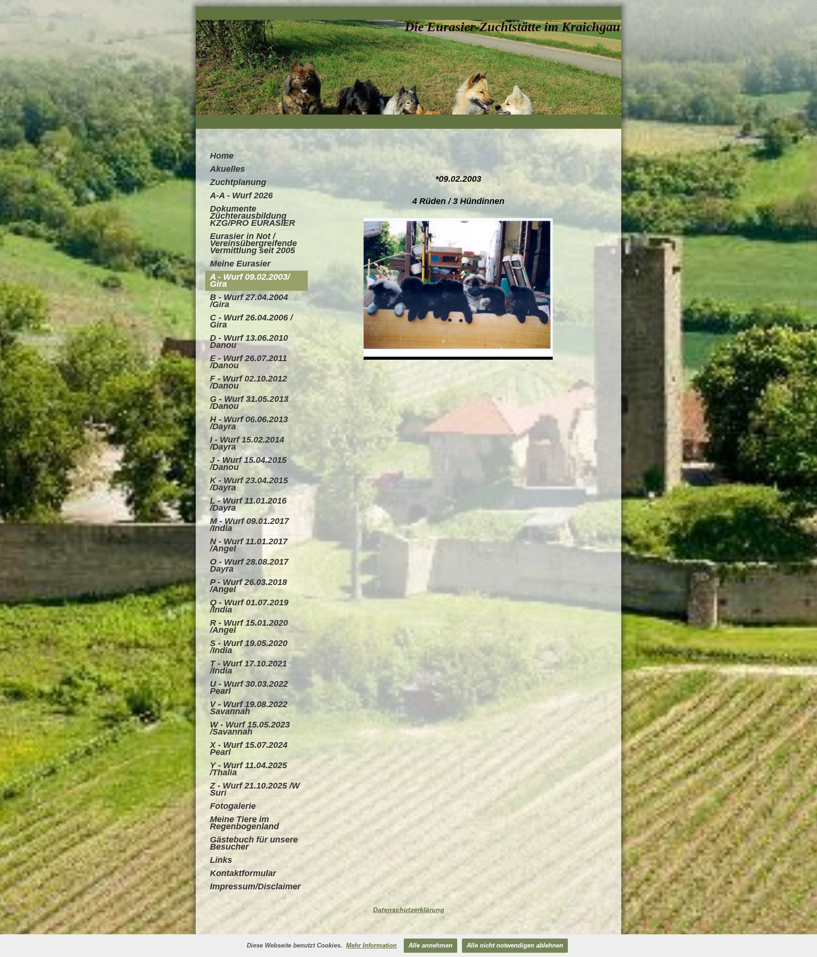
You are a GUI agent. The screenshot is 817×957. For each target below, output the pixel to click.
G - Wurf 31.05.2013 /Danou (249, 402)
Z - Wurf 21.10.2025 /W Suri (255, 789)
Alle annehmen (430, 945)
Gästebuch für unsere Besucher (254, 843)
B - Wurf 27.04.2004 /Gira (249, 300)
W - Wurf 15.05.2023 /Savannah (250, 728)
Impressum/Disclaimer (255, 886)
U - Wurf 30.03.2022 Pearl (249, 687)
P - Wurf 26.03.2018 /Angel (248, 585)
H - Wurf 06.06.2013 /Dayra (249, 423)
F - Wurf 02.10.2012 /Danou (248, 382)
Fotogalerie (233, 806)
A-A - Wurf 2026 (241, 195)
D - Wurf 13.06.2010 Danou (249, 341)
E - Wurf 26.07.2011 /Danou (248, 362)
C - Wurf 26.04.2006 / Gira (251, 321)
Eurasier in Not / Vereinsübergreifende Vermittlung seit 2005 (253, 243)
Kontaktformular (243, 873)
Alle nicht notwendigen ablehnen (515, 945)
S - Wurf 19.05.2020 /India (248, 646)
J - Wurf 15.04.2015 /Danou (248, 463)
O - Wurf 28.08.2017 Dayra (249, 565)
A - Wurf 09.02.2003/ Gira (250, 280)
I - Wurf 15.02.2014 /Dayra (247, 443)
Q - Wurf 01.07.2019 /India (249, 606)
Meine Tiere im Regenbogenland (244, 823)
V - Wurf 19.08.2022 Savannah (248, 708)
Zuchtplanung (238, 182)
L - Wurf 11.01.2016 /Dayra (248, 504)
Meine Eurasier (240, 263)
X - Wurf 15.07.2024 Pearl (248, 748)
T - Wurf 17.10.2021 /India (248, 667)
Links (221, 860)
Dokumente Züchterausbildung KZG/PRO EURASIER (252, 216)
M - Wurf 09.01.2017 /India (249, 524)
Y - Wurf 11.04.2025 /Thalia (248, 769)
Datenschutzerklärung (408, 909)
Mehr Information (371, 945)
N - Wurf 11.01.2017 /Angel (248, 545)
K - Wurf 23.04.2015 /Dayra (249, 484)
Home (222, 155)
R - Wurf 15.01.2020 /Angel (249, 626)
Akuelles (227, 169)
